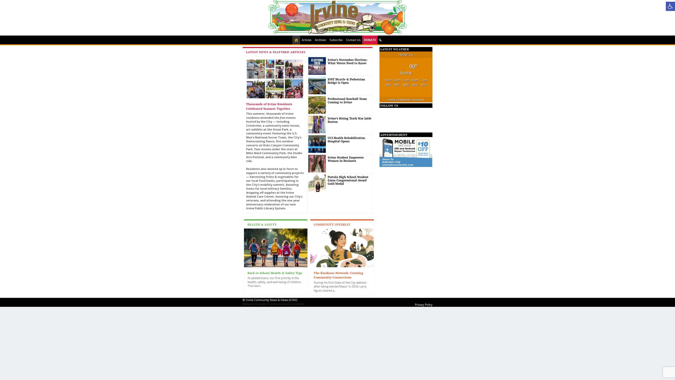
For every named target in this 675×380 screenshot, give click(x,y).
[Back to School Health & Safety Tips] (275, 248)
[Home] (296, 40)
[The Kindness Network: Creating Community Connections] (342, 248)
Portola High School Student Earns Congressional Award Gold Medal (348, 180)
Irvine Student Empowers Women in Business (346, 159)
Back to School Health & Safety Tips (275, 273)
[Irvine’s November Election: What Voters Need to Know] (317, 66)
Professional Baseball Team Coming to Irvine (347, 100)
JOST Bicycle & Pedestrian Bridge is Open (346, 81)
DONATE (370, 40)
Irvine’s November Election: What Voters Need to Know (347, 61)
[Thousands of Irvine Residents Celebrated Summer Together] (275, 79)
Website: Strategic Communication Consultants (273, 304)
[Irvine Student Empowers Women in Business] (317, 163)
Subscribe (336, 40)
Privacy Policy (423, 305)
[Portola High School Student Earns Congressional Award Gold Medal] (317, 183)
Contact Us (353, 40)
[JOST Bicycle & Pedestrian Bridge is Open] (317, 85)
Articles (306, 40)
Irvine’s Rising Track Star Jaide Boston (349, 120)
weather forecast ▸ (406, 99)
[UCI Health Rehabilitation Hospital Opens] (317, 144)
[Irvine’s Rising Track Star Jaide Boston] (317, 124)
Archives (320, 40)
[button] (670, 6)
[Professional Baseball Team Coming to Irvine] (317, 105)
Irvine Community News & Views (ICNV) (271, 300)
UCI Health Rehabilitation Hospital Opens (346, 139)
